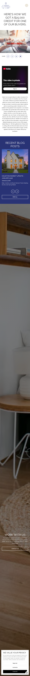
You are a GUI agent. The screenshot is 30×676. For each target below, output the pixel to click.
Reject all (15, 663)
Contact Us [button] (15, 548)
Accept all (15, 671)
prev (13, 191)
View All (15, 197)
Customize (15, 667)
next (17, 191)
